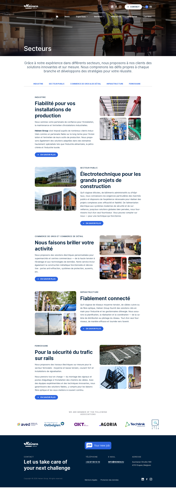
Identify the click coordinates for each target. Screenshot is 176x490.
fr (151, 7)
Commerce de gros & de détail (85, 84)
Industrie (38, 84)
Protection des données (110, 480)
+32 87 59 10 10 (93, 462)
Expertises (81, 17)
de (147, 7)
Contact (135, 7)
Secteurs (98, 17)
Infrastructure (115, 84)
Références (116, 17)
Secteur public (57, 84)
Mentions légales (91, 480)
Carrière (147, 17)
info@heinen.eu (116, 462)
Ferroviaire (135, 84)
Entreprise (132, 17)
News (67, 17)
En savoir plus (48, 155)
